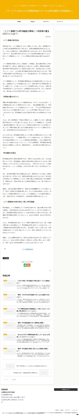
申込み (61, 410)
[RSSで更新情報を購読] (28, 265)
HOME (57, 410)
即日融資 (6, 258)
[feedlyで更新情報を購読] (25, 265)
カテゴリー (68, 410)
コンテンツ (75, 410)
